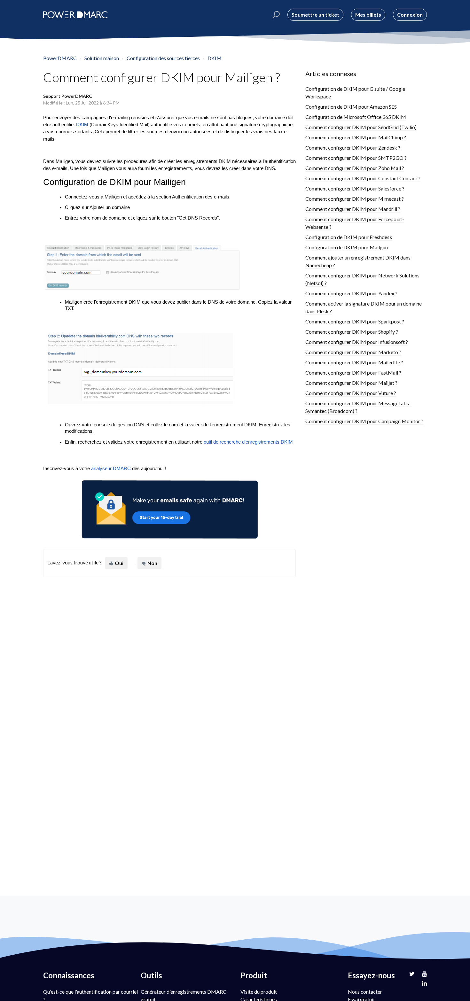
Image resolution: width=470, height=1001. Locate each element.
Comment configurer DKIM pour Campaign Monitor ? (364, 421)
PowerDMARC (60, 58)
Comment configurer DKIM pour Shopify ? (351, 332)
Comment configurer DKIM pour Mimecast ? (354, 199)
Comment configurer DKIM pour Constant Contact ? (362, 178)
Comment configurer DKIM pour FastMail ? (353, 372)
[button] (275, 15)
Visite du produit (258, 992)
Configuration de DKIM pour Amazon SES (351, 107)
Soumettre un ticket (315, 15)
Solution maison (101, 58)
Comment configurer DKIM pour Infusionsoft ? (356, 342)
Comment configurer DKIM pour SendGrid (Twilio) (361, 127)
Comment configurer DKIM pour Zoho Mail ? (354, 168)
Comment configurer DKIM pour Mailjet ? (351, 383)
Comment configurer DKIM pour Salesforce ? (354, 188)
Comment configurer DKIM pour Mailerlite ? (354, 362)
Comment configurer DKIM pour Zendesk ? (352, 147)
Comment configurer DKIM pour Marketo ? (353, 352)
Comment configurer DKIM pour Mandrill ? (352, 209)
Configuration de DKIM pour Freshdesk (348, 237)
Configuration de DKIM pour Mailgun (346, 247)
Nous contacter (365, 992)
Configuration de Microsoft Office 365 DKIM (355, 117)
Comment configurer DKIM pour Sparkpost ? (354, 321)
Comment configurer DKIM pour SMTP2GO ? (356, 158)
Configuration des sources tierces (163, 58)
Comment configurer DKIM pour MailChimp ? (355, 137)
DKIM (215, 58)
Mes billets (368, 15)
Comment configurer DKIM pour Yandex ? (351, 293)
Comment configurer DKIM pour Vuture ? (350, 393)
